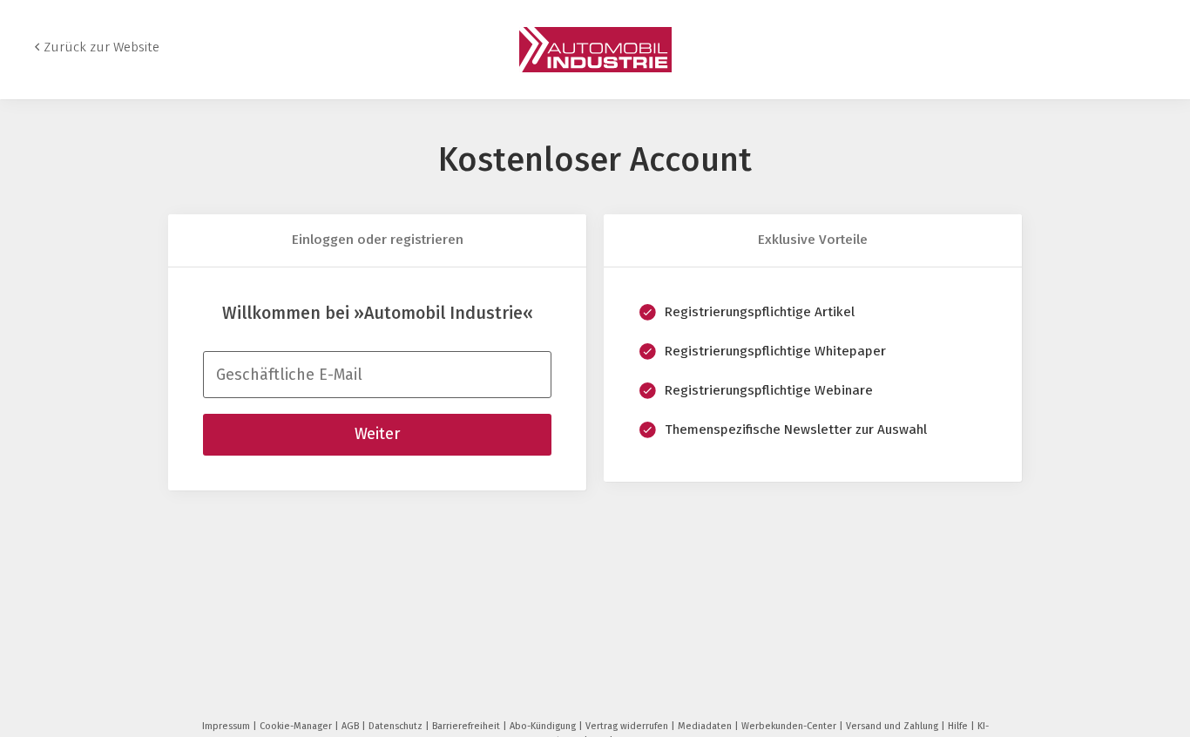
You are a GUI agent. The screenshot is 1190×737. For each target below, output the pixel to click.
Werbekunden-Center (790, 726)
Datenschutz (396, 726)
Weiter (377, 433)
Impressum (227, 726)
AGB (351, 726)
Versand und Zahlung (893, 726)
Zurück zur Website (101, 47)
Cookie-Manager (297, 726)
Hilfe (959, 726)
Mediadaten (706, 726)
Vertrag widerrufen (628, 726)
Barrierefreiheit (467, 726)
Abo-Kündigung (544, 726)
